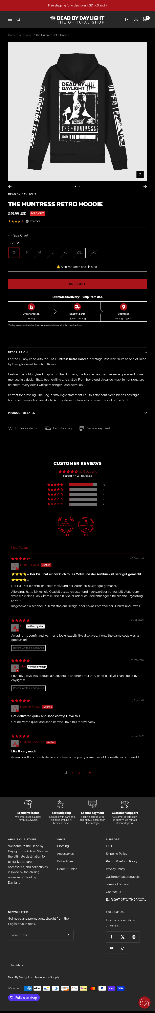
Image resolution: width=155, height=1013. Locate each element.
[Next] (145, 186)
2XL (79, 252)
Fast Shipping (62, 428)
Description (18, 352)
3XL (93, 252)
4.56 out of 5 (88, 471)
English (15, 965)
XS (14, 252)
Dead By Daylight (22, 194)
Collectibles (65, 861)
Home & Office (67, 869)
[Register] (68, 935)
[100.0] (66, 525)
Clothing (63, 846)
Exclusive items (26, 428)
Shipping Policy (116, 854)
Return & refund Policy (121, 861)
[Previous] (10, 186)
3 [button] (79, 772)
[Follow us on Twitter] (122, 936)
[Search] (18, 19)
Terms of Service (117, 884)
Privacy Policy (115, 869)
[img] (20, 559)
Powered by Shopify (47, 977)
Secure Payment (98, 428)
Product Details (21, 412)
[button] (55, 484)
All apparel (25, 35)
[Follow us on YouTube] (111, 948)
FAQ (109, 846)
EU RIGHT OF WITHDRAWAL (126, 899)
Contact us (113, 892)
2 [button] (72, 772)
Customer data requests (122, 877)
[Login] (136, 19)
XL (65, 252)
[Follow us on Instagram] (133, 936)
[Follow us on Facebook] (111, 936)
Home (12, 35)
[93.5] (86, 525)
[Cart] (145, 19)
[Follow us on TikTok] (122, 948)
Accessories (65, 854)
